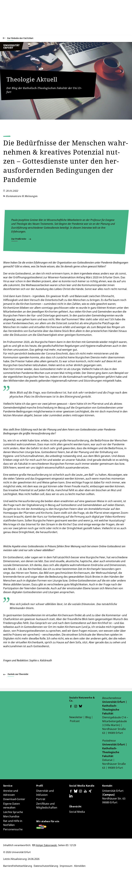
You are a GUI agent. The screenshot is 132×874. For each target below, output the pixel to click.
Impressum (66, 865)
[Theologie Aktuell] (14, 50)
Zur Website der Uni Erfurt (20, 38)
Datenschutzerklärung (46, 865)
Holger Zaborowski (46, 845)
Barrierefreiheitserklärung (17, 865)
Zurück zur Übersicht (18, 674)
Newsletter (76, 717)
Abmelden (79, 865)
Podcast (75, 721)
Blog (88, 717)
